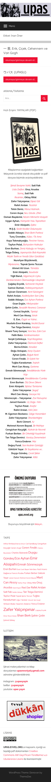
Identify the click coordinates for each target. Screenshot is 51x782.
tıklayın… (39, 524)
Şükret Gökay (9, 620)
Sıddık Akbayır (17, 592)
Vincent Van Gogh (34, 600)
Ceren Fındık (29, 547)
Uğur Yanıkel (21, 600)
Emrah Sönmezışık (29, 564)
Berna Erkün (20, 544)
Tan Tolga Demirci (33, 591)
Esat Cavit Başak (23, 569)
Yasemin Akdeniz (23, 604)
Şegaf (35, 390)
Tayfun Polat (9, 596)
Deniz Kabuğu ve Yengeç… (33, 248)
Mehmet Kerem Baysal (28, 578)
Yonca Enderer (38, 604)
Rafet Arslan (38, 587)
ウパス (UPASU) (14, 72)
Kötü (35, 457)
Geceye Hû (34, 394)
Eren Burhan (9, 569)
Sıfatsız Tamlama (33, 386)
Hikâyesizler (32, 303)
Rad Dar (26, 587)
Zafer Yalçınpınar (19, 609)
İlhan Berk (24, 615)
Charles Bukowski (20, 553)
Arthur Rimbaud (9, 544)
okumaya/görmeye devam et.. (20, 60)
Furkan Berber (30, 573)
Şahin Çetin (38, 615)
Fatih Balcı (33, 569)
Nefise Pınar (22, 583)
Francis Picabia (18, 573)
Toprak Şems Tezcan (24, 596)
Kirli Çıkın (32, 410)
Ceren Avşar (16, 548)
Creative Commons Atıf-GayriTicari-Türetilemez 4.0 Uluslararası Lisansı (25, 755)
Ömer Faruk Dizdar (10, 616)
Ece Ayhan (22, 558)
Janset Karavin (14, 578)
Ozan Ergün (17, 588)
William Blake (9, 604)
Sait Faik (7, 592)
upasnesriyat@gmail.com (30, 670)
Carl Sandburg (31, 544)
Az (33, 421)
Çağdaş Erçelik (40, 610)
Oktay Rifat (31, 583)
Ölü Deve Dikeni (33, 382)
